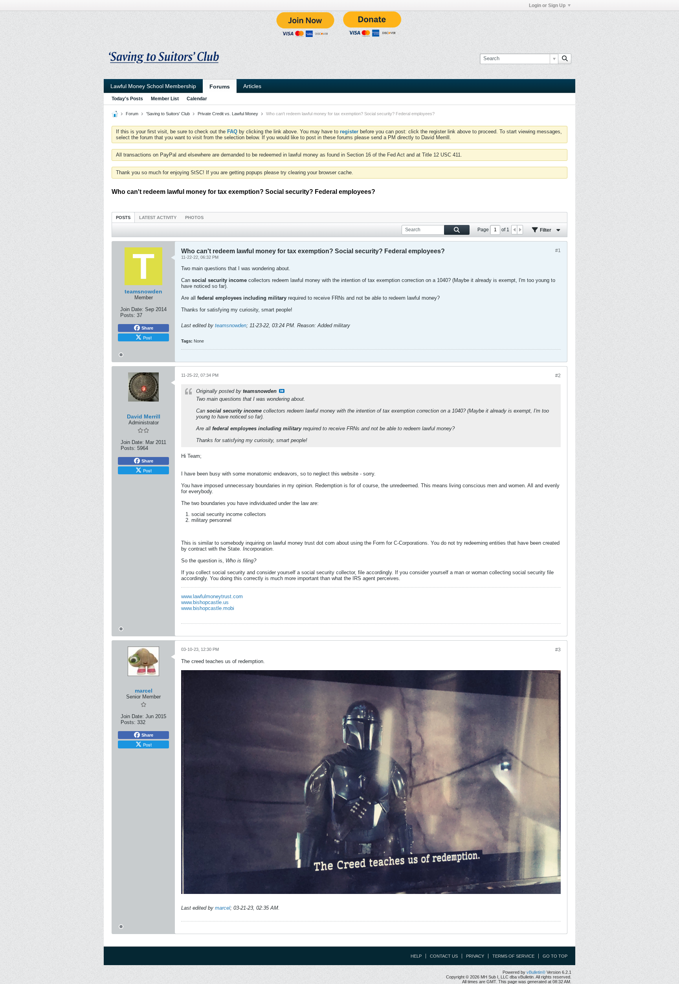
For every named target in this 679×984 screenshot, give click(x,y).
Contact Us (444, 956)
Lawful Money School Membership (153, 86)
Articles (252, 86)
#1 (558, 250)
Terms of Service (513, 956)
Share (147, 328)
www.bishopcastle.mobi (207, 608)
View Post (281, 391)
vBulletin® (536, 972)
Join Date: (131, 309)
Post (147, 337)
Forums (219, 86)
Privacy (475, 956)
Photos (194, 217)
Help (416, 956)
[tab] (123, 217)
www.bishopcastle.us (205, 602)
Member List (165, 98)
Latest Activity (157, 217)
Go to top (555, 956)
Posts (123, 217)
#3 (558, 649)
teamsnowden (230, 325)
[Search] (564, 58)
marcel (222, 908)
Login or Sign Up (547, 5)
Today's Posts (127, 98)
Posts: (127, 315)
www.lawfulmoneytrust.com (212, 596)
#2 (558, 375)
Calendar (197, 98)
